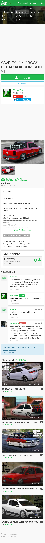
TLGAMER (14, 295)
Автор (22, 295)
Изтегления (9, 180)
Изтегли (24, 77)
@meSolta (14, 298)
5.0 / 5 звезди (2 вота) (8, 185)
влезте (26, 347)
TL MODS (18, 90)
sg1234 (13, 309)
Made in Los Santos (8, 536)
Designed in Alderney (9, 534)
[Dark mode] (38, 3)
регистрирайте (9, 349)
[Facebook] (17, 93)
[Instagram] (20, 93)
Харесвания (23, 180)
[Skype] (14, 93)
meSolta (13, 276)
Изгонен (22, 323)
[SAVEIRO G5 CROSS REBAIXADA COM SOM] (22, 152)
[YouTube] (23, 93)
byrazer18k (14, 323)
